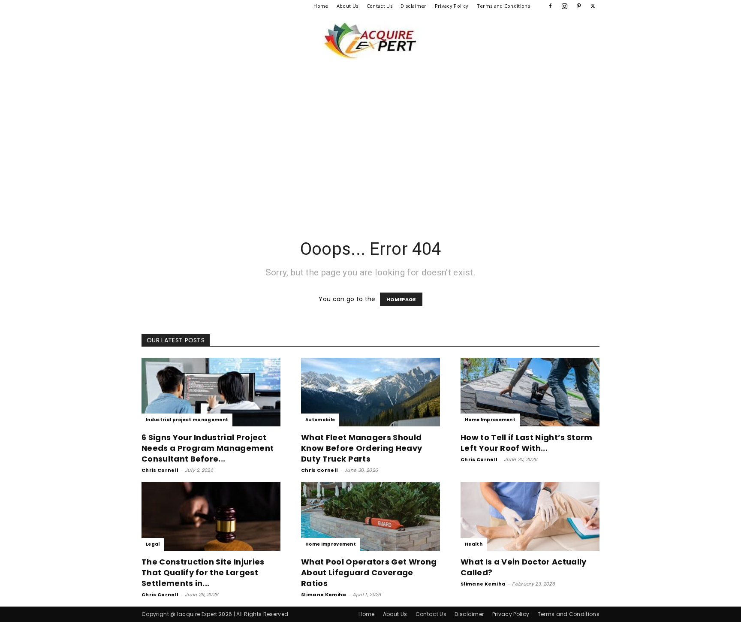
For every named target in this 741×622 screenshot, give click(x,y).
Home (320, 6)
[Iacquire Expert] (370, 40)
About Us (347, 6)
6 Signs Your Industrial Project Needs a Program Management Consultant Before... (208, 448)
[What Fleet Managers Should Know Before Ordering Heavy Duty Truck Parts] (370, 392)
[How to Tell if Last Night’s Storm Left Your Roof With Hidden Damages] (530, 392)
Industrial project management (187, 420)
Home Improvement (490, 420)
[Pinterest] (578, 6)
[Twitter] (593, 6)
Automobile (320, 420)
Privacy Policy (451, 6)
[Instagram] (564, 6)
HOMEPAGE (401, 299)
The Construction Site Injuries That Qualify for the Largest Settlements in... (203, 572)
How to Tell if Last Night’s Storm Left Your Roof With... (527, 442)
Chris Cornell (160, 470)
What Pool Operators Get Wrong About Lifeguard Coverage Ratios (369, 572)
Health (473, 544)
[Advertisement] (370, 153)
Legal (153, 544)
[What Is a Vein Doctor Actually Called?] (530, 516)
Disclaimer (413, 6)
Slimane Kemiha (323, 594)
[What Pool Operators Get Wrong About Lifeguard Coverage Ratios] (370, 516)
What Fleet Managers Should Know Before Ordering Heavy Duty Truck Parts (361, 448)
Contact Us (379, 6)
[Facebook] (550, 6)
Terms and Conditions (503, 6)
